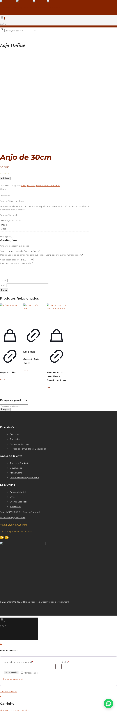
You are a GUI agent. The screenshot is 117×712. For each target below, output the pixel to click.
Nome (3, 280)
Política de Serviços (19, 444)
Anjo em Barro (10, 372)
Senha (65, 662)
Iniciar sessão (11, 672)
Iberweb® (64, 602)
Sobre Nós (15, 434)
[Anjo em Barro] (10, 313)
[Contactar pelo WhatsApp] (108, 703)
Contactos (15, 439)
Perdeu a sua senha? (13, 679)
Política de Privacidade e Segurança (28, 449)
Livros (12, 497)
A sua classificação (9, 259)
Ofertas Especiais (18, 502)
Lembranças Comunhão (48, 185)
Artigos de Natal (18, 492)
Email (3, 285)
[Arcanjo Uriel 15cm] (33, 313)
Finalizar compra (8, 710)
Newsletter (15, 506)
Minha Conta (16, 473)
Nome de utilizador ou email (18, 662)
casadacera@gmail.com (12, 517)
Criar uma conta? (8, 691)
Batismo (31, 185)
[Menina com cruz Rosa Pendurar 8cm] (56, 313)
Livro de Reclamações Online (24, 477)
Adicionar (5, 178)
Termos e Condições (20, 463)
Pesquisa (5, 409)
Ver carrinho (23, 710)
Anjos (23, 185)
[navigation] (58, 703)
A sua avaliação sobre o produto (16, 263)
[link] (35, 30)
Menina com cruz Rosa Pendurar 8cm (56, 376)
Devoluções (16, 468)
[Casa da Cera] (30, 7)
